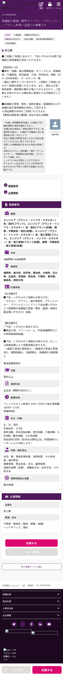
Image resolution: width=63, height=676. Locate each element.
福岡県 (30, 585)
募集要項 (13, 186)
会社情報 (7, 615)
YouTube (49, 624)
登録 (41, 8)
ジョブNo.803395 (43, 585)
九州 (23, 585)
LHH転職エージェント (10, 585)
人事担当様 (8, 608)
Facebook (31, 624)
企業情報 (13, 193)
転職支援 (7, 594)
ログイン (49, 8)
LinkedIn (40, 624)
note (22, 624)
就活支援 (7, 601)
